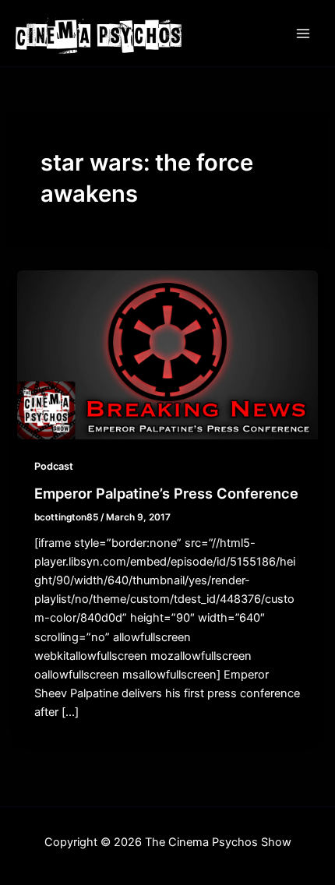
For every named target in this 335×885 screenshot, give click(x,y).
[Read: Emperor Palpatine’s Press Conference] (167, 354)
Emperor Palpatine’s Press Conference (166, 493)
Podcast (53, 466)
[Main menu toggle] (303, 33)
